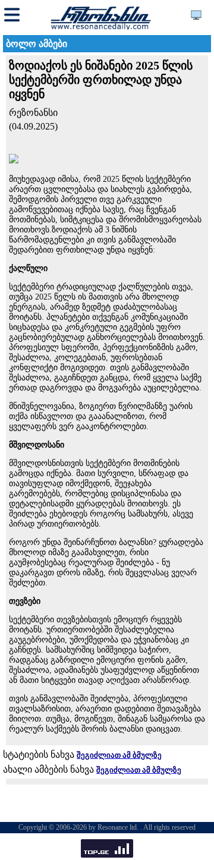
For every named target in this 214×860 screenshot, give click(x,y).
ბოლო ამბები (36, 44)
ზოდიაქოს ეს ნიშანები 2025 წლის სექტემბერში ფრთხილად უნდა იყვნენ (101, 79)
